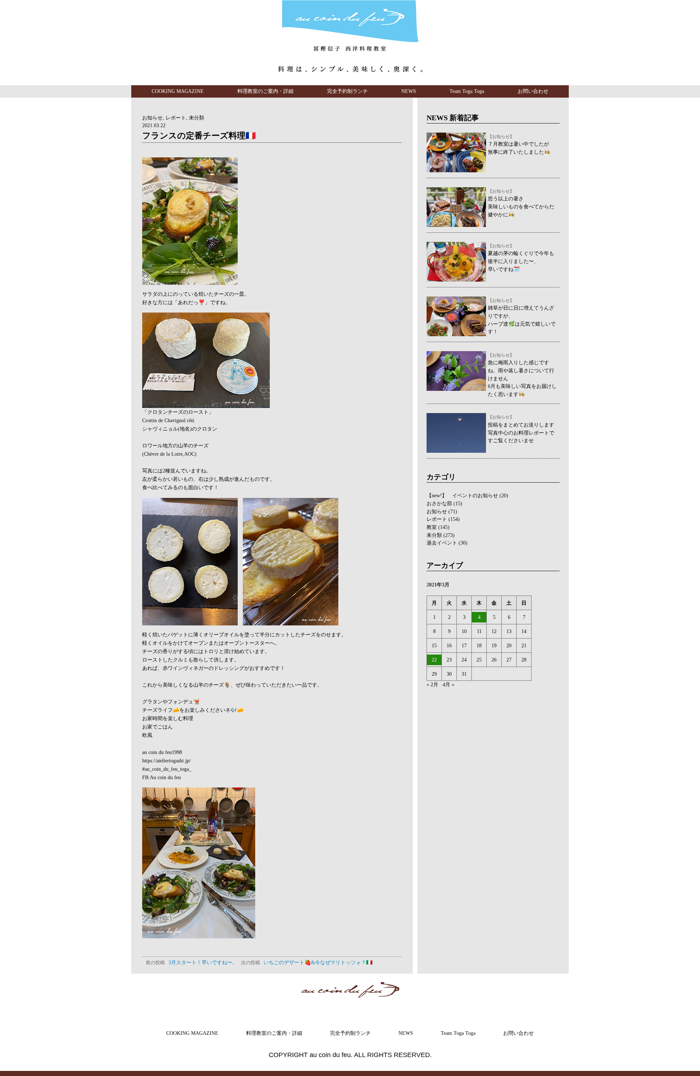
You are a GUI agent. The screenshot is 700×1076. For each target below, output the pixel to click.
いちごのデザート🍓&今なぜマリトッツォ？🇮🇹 (307, 962)
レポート (176, 118)
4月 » (448, 684)
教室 (432, 527)
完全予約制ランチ (347, 91)
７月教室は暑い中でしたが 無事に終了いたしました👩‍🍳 (519, 144)
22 (434, 660)
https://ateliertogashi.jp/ (166, 760)
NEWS (408, 91)
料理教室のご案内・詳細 (265, 91)
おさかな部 (439, 503)
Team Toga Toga (467, 91)
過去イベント (442, 543)
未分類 (196, 118)
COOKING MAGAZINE (178, 91)
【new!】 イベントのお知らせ (462, 495)
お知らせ (152, 118)
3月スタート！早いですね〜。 (191, 962)
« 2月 (432, 684)
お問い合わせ (533, 91)
